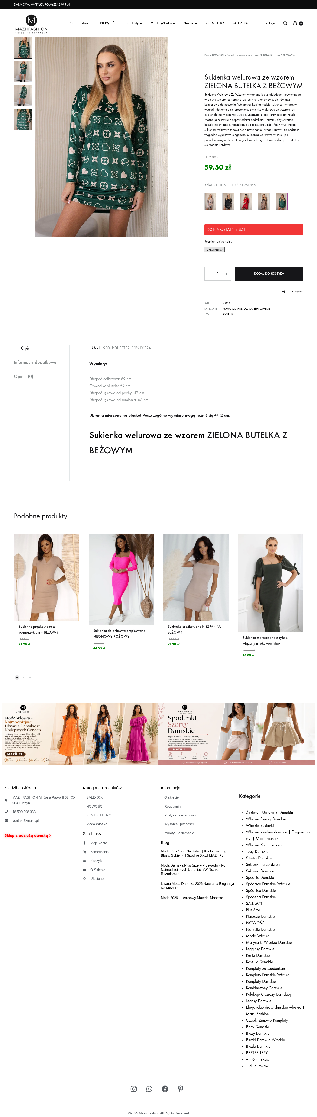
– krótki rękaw (257, 1059)
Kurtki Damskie (258, 955)
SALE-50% (240, 23)
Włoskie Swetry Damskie (266, 819)
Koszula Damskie (259, 962)
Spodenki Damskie (261, 897)
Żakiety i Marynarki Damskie (269, 812)
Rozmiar (218, 241)
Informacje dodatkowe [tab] (35, 362)
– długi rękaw (257, 1065)
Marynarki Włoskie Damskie (269, 942)
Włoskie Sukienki (260, 825)
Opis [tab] (25, 348)
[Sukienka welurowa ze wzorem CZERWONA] (246, 201)
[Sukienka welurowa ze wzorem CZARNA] (228, 201)
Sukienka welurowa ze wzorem (147, 435)
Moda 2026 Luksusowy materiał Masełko (192, 898)
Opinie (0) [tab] (23, 376)
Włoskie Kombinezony (264, 845)
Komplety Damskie (261, 981)
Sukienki (228, 313)
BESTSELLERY (214, 23)
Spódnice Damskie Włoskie (268, 884)
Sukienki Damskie (259, 308)
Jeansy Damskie (259, 1001)
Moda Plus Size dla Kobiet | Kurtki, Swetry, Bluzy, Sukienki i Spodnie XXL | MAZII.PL (193, 853)
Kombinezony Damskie (264, 988)
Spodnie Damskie (260, 877)
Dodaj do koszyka (269, 273)
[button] (214, 249)
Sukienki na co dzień (263, 864)
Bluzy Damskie (258, 1033)
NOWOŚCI (109, 23)
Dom (206, 55)
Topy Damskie (257, 851)
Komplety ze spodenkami (266, 968)
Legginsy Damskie (260, 949)
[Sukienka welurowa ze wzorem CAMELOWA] (264, 201)
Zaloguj (270, 23)
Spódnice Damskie (261, 890)
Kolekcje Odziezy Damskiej (268, 994)
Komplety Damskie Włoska (267, 975)
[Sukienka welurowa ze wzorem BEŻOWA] (210, 201)
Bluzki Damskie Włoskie (265, 1039)
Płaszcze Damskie (260, 916)
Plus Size (190, 23)
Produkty (132, 23)
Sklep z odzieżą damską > (28, 835)
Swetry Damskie (259, 858)
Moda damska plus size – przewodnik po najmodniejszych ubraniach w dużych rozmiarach (193, 869)
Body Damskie (257, 1026)
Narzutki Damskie (260, 929)
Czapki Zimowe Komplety (267, 1020)
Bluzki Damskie (258, 1046)
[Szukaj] (285, 23)
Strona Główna (81, 23)
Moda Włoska (161, 23)
